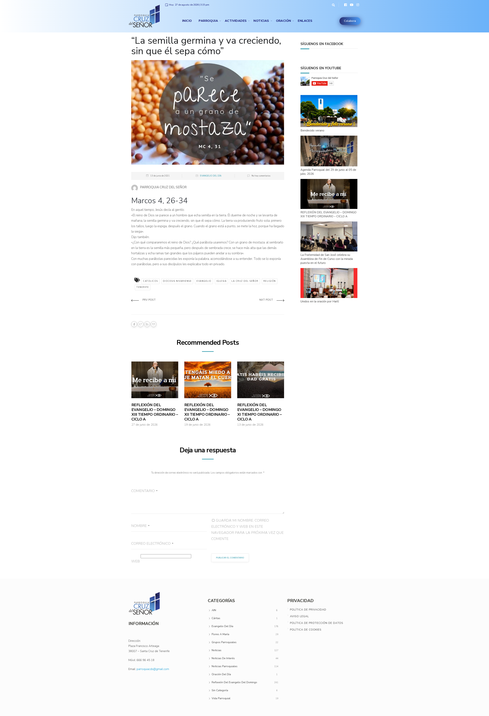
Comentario (144, 490)
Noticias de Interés (223, 658)
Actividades (236, 21)
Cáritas (216, 618)
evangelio (204, 281)
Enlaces (305, 21)
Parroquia (208, 21)
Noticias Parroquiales (224, 666)
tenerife (142, 287)
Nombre (140, 525)
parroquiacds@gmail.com (153, 669)
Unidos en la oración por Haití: (319, 301)
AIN (214, 610)
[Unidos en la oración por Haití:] (329, 283)
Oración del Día (221, 674)
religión (269, 281)
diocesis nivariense (177, 281)
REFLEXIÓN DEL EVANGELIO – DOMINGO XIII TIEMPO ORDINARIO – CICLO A (154, 412)
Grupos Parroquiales (224, 642)
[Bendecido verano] (329, 111)
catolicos (150, 281)
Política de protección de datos (316, 623)
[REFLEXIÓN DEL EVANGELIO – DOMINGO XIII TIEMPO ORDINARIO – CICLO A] (329, 194)
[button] (332, 4)
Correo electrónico (152, 543)
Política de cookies (305, 629)
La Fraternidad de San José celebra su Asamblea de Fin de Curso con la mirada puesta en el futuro (326, 259)
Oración (283, 21)
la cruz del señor (245, 281)
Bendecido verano (312, 130)
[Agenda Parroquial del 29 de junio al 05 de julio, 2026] (329, 151)
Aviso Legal (299, 616)
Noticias (261, 21)
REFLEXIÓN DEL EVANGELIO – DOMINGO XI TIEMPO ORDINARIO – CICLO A (259, 412)
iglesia (221, 281)
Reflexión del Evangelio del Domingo (234, 682)
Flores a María (220, 634)
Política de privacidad (308, 609)
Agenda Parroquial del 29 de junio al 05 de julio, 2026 (328, 172)
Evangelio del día (210, 175)
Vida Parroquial (221, 698)
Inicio (187, 21)
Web (135, 561)
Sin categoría (220, 690)
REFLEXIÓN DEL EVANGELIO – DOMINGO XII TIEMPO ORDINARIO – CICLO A (207, 412)
